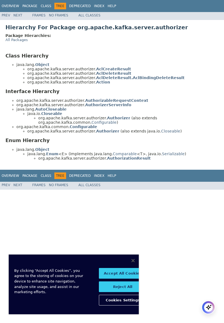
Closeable (170, 131)
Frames (39, 15)
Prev (6, 15)
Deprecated (80, 6)
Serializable (173, 154)
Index (99, 6)
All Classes (89, 15)
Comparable (125, 154)
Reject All (122, 287)
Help (112, 6)
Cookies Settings (123, 300)
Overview (10, 6)
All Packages (16, 40)
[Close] (133, 260)
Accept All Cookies (123, 273)
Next (17, 15)
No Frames (58, 15)
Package (29, 6)
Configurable (104, 122)
